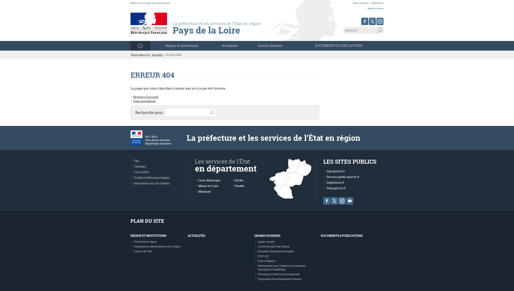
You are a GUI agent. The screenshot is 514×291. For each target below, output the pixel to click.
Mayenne (204, 191)
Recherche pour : (149, 112)
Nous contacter (361, 2)
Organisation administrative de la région (157, 246)
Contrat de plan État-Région (274, 246)
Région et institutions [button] (181, 45)
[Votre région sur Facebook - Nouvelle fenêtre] (364, 21)
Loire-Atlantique (209, 180)
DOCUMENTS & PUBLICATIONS (338, 45)
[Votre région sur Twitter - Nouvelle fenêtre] (372, 21)
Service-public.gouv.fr (342, 177)
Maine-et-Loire (208, 186)
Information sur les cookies (152, 183)
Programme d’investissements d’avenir (280, 279)
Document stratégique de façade (276, 251)
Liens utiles (141, 172)
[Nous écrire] (349, 201)
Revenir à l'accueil (145, 97)
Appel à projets (266, 241)
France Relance (266, 260)
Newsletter (377, 2)
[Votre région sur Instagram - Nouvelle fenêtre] (379, 21)
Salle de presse (375, 8)
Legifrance (334, 182)
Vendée (239, 186)
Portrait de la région (145, 241)
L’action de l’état (143, 251)
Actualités (230, 45)
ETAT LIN (263, 256)
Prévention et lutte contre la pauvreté (279, 274)
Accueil (157, 55)
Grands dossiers (270, 45)
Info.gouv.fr (335, 171)
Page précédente (144, 101)
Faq (136, 161)
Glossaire (140, 166)
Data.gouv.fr (335, 188)
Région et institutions (148, 236)
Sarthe (238, 180)
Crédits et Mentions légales (152, 178)
